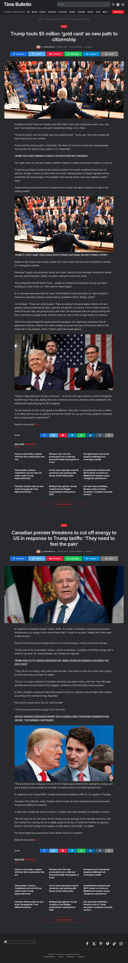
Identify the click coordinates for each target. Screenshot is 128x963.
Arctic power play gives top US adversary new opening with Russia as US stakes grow (63, 473)
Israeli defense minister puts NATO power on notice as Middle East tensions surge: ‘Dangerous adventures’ (97, 474)
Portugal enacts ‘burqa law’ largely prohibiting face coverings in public (97, 457)
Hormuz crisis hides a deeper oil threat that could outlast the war (29, 457)
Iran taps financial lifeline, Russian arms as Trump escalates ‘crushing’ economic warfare (98, 490)
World (34, 12)
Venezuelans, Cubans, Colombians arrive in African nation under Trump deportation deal (28, 474)
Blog (64, 26)
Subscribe (118, 12)
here (37, 424)
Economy (63, 12)
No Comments (77, 47)
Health (72, 12)
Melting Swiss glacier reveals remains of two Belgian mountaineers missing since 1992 (63, 490)
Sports (90, 12)
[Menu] (122, 4)
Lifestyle (81, 12)
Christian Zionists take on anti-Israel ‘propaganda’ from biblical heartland (29, 489)
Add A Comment (64, 504)
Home (40, 19)
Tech (98, 12)
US (28, 12)
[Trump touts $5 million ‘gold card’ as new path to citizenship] (64, 90)
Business (52, 12)
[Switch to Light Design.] (113, 4)
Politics (43, 12)
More (105, 12)
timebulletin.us (49, 47)
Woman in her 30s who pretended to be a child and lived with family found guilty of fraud (64, 458)
